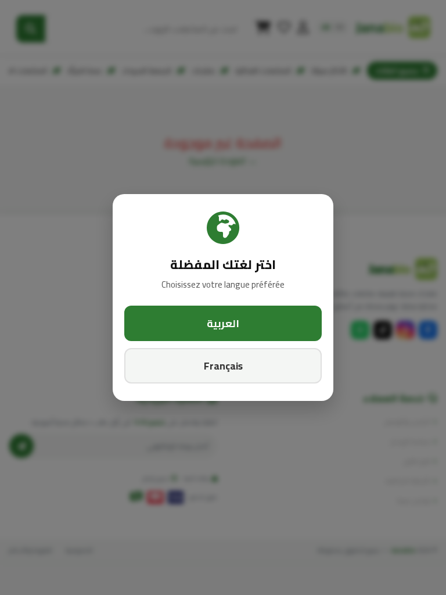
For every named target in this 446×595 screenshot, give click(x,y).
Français (223, 365)
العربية (223, 323)
